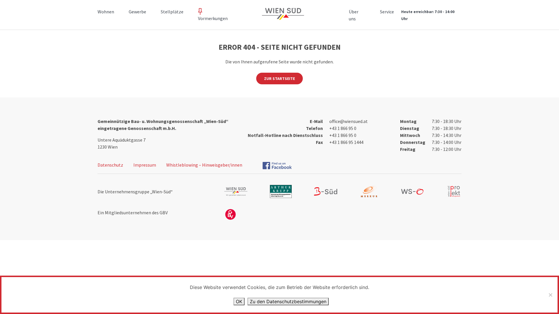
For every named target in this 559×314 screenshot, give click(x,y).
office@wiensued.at (348, 121)
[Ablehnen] (550, 295)
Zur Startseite (279, 78)
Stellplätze (172, 12)
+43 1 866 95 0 (342, 128)
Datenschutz (110, 165)
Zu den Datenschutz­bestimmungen (288, 301)
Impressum (144, 165)
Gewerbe (137, 12)
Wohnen (106, 12)
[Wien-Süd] (282, 17)
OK (239, 301)
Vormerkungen (213, 18)
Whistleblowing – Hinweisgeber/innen (204, 165)
